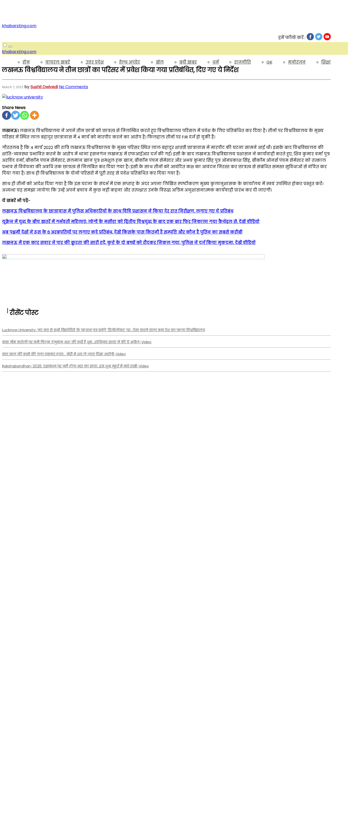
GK (269, 62)
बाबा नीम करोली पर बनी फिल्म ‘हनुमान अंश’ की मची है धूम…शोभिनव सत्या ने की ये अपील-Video (76, 342)
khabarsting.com (19, 26)
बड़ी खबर (188, 62)
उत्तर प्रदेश (95, 62)
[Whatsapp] (24, 115)
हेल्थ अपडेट (129, 62)
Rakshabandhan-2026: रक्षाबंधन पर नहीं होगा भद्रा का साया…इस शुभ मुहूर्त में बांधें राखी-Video (75, 366)
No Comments (73, 87)
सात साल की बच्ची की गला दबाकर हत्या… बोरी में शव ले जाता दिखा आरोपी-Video (64, 354)
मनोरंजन (297, 62)
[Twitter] (15, 115)
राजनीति (242, 62)
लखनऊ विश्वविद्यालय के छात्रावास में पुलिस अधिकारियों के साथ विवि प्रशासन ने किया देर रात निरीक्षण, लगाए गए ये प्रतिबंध (117, 211)
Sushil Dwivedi (44, 87)
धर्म (215, 62)
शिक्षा (326, 62)
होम (26, 62)
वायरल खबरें (57, 62)
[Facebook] (6, 115)
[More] (34, 115)
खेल (160, 62)
